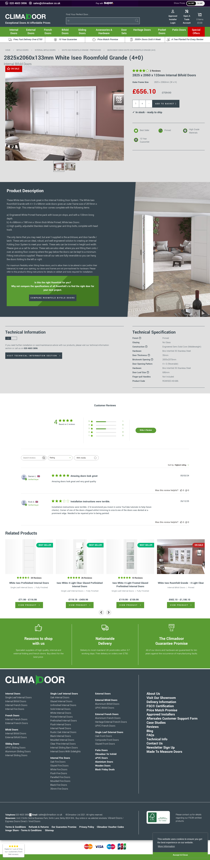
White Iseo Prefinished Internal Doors (29, 583)
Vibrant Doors (115, 818)
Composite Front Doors (107, 740)
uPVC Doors (101, 758)
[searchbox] (31, 457)
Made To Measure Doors (164, 751)
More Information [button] (166, 846)
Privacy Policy (86, 827)
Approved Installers (161, 714)
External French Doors (16, 723)
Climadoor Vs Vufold (105, 754)
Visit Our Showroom (161, 698)
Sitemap (49, 830)
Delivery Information (161, 702)
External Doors (103, 693)
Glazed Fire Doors (59, 765)
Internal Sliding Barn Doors (64, 747)
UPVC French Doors (105, 726)
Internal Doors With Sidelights (65, 751)
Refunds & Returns (39, 827)
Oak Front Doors (103, 736)
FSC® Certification (160, 706)
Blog (150, 731)
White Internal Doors (60, 713)
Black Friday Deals (105, 769)
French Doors (12, 715)
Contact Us (155, 743)
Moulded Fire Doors (60, 781)
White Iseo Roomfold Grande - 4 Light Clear (181, 583)
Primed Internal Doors (61, 717)
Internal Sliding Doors (16, 755)
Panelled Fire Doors (60, 777)
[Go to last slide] (101, 612)
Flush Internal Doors (60, 724)
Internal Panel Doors (60, 728)
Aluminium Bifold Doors (107, 704)
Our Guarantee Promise (64, 827)
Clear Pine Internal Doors (63, 744)
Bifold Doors (23, 50)
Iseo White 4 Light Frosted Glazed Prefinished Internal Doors (130, 584)
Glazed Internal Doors (61, 701)
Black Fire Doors (58, 785)
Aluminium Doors (104, 762)
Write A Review (146, 430)
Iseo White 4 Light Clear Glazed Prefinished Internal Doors (80, 584)
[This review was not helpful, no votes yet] (186, 490)
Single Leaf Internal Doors (21, 587)
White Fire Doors (58, 769)
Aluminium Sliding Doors (18, 751)
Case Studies (156, 722)
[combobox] (60, 457)
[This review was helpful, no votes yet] (181, 490)
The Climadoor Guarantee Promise (171, 641)
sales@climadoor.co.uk (46, 3)
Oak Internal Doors (59, 697)
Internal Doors (12, 693)
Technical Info (157, 739)
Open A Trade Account (187, 19)
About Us (153, 693)
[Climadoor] (25, 19)
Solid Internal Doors (60, 709)
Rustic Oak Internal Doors (63, 732)
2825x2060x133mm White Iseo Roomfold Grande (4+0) (131, 50)
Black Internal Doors (60, 736)
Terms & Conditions (15, 827)
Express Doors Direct (16, 821)
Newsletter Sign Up (161, 747)
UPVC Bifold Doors (104, 708)
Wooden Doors (102, 765)
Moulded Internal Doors (62, 740)
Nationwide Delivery (105, 641)
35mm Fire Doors (59, 789)
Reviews (153, 727)
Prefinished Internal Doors (63, 720)
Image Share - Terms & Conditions (23, 830)
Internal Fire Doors (14, 709)
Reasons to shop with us (38, 641)
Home (7, 50)
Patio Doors (101, 750)
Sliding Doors (12, 744)
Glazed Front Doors (105, 744)
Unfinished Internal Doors (63, 705)
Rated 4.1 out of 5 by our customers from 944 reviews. (14, 852)
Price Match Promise (162, 710)
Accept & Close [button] (180, 855)
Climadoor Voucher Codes (110, 827)
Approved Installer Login (172, 19)
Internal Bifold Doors (45, 50)
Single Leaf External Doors (109, 732)
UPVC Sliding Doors (15, 747)
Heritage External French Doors (111, 722)
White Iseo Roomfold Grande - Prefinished (81, 50)
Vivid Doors (34, 821)
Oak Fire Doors (57, 762)
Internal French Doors (16, 705)
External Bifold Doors (16, 737)
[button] (119, 70)
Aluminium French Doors (107, 718)
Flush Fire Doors (58, 773)
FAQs (150, 735)
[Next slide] (108, 612)
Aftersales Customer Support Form (172, 718)
